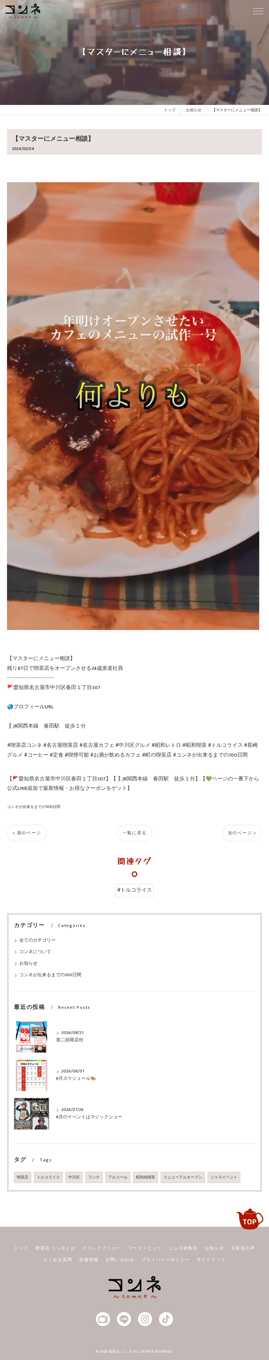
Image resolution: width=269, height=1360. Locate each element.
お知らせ (28, 963)
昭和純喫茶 (145, 1177)
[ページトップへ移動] (250, 1219)
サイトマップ (211, 1259)
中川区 (74, 1177)
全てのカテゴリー (37, 940)
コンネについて (35, 952)
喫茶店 (22, 1177)
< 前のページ (27, 833)
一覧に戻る (135, 833)
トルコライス (48, 1177)
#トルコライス (134, 890)
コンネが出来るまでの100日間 (33, 806)
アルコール (117, 1177)
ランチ (94, 1177)
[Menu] (258, 11)
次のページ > (242, 833)
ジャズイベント (224, 1177)
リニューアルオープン (183, 1177)
